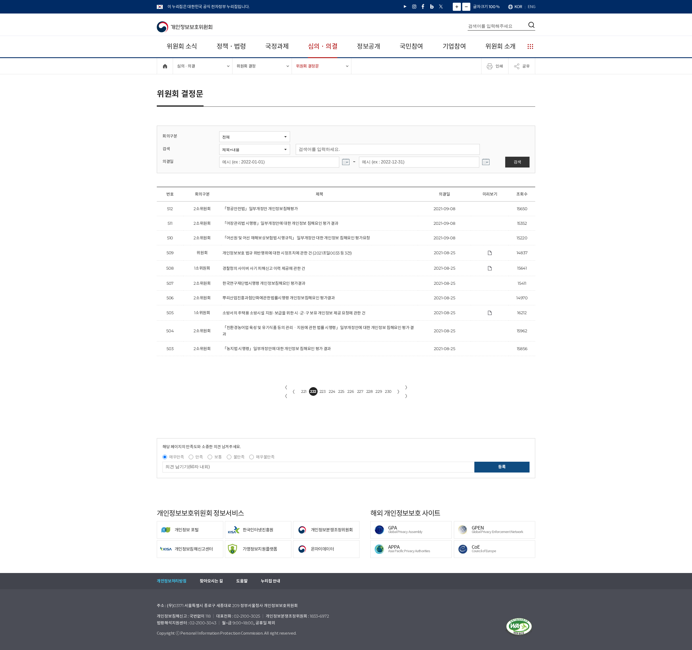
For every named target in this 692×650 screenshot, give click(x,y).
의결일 (168, 161)
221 (304, 391)
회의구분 (169, 136)
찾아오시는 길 (211, 581)
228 (369, 391)
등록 (501, 466)
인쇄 (499, 66)
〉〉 (407, 392)
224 (332, 391)
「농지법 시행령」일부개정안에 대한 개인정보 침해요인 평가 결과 (276, 348)
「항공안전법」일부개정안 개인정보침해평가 (260, 208)
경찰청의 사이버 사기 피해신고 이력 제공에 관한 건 (263, 268)
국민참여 (411, 46)
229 (378, 391)
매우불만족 (265, 457)
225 (341, 391)
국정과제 (277, 46)
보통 (218, 457)
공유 (526, 66)
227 (360, 391)
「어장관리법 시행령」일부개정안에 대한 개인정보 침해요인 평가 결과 (280, 223)
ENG (531, 6)
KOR (518, 6)
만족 (199, 457)
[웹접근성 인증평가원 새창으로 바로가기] (519, 627)
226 (350, 391)
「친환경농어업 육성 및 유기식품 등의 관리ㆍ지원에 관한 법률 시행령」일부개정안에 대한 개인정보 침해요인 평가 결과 (318, 331)
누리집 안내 (270, 581)
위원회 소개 (500, 46)
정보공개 (368, 46)
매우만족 (176, 457)
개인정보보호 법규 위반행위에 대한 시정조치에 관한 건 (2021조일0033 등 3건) (287, 253)
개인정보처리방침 (171, 581)
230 (388, 391)
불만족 (239, 457)
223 (323, 391)
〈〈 (285, 392)
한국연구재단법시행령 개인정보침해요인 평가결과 (263, 283)
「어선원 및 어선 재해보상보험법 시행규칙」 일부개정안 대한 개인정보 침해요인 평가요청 (296, 237)
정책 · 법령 (231, 46)
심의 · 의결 (322, 46)
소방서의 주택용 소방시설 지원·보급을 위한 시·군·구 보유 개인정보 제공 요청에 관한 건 (293, 313)
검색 (166, 148)
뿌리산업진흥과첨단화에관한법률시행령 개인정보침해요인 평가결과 (278, 297)
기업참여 (454, 46)
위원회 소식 (182, 46)
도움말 (241, 581)
